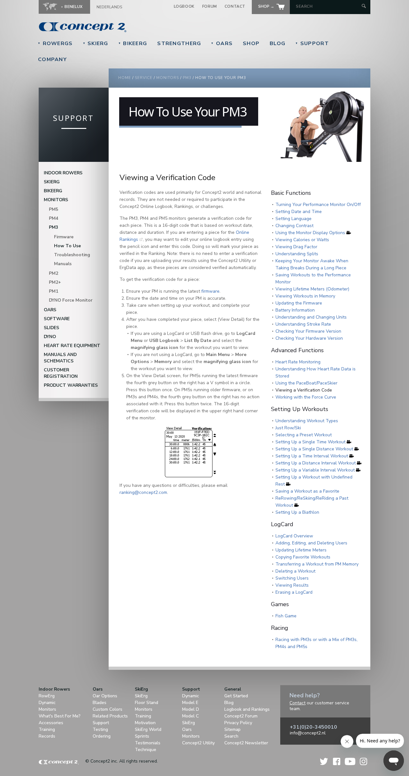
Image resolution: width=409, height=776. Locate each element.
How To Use (67, 246)
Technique (145, 750)
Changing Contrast (294, 226)
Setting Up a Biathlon (297, 512)
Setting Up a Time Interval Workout (311, 456)
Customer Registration (61, 373)
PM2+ (55, 282)
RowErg (47, 696)
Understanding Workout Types (306, 421)
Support (312, 43)
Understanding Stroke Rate (303, 324)
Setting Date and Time (298, 212)
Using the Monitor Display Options (310, 233)
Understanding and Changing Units (311, 317)
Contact (235, 6)
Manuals (63, 264)
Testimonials (147, 743)
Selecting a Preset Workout (303, 435)
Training (47, 729)
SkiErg (95, 43)
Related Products (110, 716)
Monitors (56, 200)
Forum (209, 6)
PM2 (53, 273)
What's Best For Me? (60, 716)
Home (124, 77)
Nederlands (109, 7)
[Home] (126, 27)
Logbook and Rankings (247, 709)
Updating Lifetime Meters (301, 550)
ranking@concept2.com (143, 492)
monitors (167, 77)
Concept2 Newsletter (246, 743)
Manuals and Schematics (60, 358)
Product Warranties (71, 385)
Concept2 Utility (198, 743)
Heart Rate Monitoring (297, 362)
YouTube (350, 761)
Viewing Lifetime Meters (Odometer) (312, 289)
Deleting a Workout (295, 571)
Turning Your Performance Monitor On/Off (318, 205)
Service (143, 77)
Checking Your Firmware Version (308, 331)
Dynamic (47, 703)
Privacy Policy (238, 723)
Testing (100, 729)
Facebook (336, 761)
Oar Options (105, 696)
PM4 (53, 218)
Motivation (145, 723)
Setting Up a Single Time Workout (310, 442)
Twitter (324, 761)
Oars (222, 43)
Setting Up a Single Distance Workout (314, 449)
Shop (251, 43)
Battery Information (295, 310)
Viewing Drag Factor (296, 247)
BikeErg (132, 43)
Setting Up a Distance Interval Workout (315, 463)
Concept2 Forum (241, 716)
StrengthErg (179, 43)
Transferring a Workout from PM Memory (317, 564)
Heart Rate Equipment (72, 346)
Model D (190, 709)
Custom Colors (107, 709)
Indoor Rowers (63, 173)
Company (52, 59)
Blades (99, 703)
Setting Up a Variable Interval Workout (315, 470)
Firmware (63, 237)
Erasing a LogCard (294, 592)
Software (57, 319)
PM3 (53, 227)
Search (231, 736)
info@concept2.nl (308, 733)
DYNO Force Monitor (70, 300)
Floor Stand (146, 703)
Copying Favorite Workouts (302, 557)
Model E (190, 703)
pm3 (187, 77)
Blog (277, 43)
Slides (51, 328)
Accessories (51, 723)
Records (47, 736)
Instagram (363, 761)
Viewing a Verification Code (303, 390)
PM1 (53, 291)
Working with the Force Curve (305, 397)
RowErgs (55, 43)
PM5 (53, 209)
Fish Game (286, 616)
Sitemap (232, 729)
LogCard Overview (294, 536)
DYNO (50, 337)
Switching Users (292, 578)
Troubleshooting (72, 255)
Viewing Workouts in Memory (305, 296)
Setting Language (293, 219)
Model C (190, 716)
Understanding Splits (296, 254)
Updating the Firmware (298, 303)
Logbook (184, 6)
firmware (210, 291)
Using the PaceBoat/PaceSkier (306, 383)
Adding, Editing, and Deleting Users (311, 543)
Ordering (102, 736)
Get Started (236, 696)
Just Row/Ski (288, 428)
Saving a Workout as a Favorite (307, 491)
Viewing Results (292, 585)
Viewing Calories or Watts (302, 240)
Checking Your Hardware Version (309, 338)
